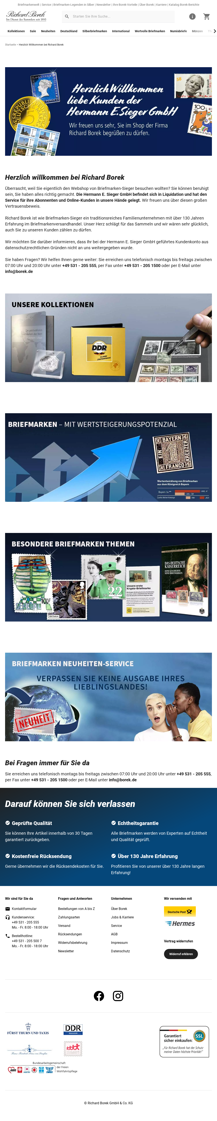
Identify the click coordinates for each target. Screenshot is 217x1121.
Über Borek (146, 4)
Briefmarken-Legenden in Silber (73, 4)
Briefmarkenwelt (28, 4)
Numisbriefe (178, 31)
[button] (67, 16)
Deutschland (68, 31)
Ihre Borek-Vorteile (125, 4)
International (121, 31)
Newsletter (103, 4)
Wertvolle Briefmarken (150, 31)
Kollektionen (16, 31)
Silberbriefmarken (94, 31)
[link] (26, 16)
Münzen (197, 31)
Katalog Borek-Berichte (184, 4)
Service (46, 4)
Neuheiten (48, 31)
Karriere (161, 4)
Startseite (10, 44)
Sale (33, 31)
